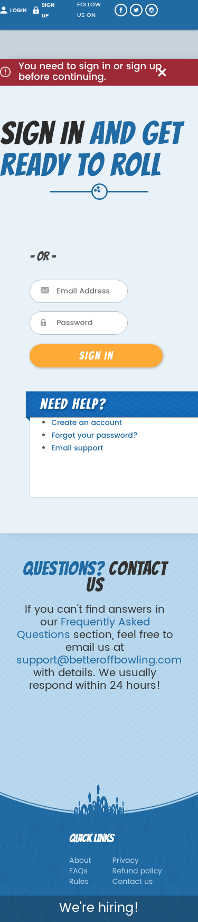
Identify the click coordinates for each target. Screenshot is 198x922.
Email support (77, 448)
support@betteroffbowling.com (99, 660)
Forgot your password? (94, 436)
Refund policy (137, 871)
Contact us (132, 882)
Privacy (125, 861)
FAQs (78, 871)
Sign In (96, 355)
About (80, 861)
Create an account (86, 423)
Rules (79, 882)
